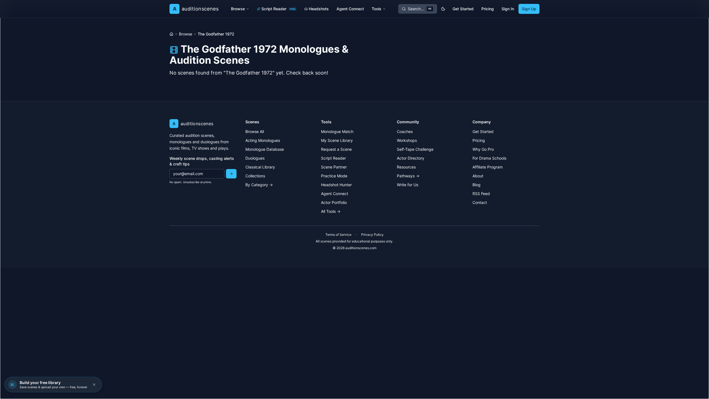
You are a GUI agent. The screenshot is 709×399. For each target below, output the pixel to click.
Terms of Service (338, 234)
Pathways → (408, 175)
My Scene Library (337, 140)
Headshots (319, 8)
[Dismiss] (94, 385)
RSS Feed (481, 193)
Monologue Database (264, 149)
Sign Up (529, 8)
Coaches (405, 131)
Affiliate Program (487, 167)
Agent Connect (350, 8)
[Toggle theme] (443, 9)
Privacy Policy (372, 234)
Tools (376, 8)
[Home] (171, 34)
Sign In (508, 8)
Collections (255, 175)
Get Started (463, 8)
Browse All (254, 131)
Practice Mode (334, 175)
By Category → (259, 184)
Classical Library (260, 167)
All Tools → (330, 211)
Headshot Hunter (336, 184)
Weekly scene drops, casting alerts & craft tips (201, 161)
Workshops (407, 140)
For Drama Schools (489, 158)
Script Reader (278, 8)
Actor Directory (410, 158)
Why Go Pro (483, 149)
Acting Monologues (262, 140)
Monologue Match (337, 131)
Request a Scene (336, 149)
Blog (476, 184)
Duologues (254, 158)
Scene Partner (334, 167)
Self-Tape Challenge (415, 149)
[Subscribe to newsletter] (231, 173)
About (477, 175)
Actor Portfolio (334, 202)
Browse (238, 8)
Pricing (487, 8)
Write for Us (407, 184)
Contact (479, 202)
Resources (406, 167)
